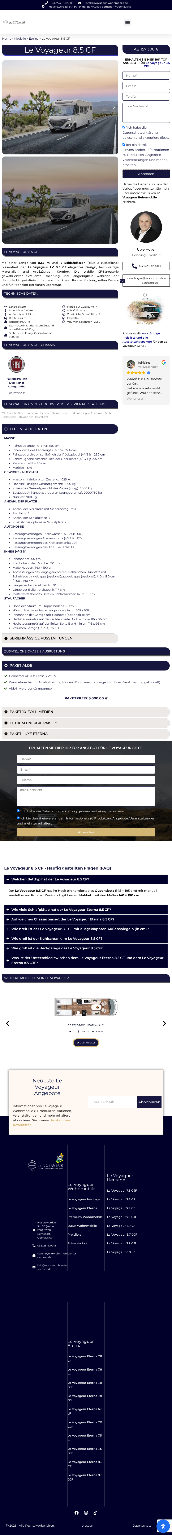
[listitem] (146, 255)
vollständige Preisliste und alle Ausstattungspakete (141, 337)
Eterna (34, 38)
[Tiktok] (95, 1513)
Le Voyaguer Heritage (120, 1177)
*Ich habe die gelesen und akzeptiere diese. (145, 133)
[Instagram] (86, 1513)
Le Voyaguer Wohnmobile (81, 1186)
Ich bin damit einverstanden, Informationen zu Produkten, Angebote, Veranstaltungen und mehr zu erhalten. (145, 155)
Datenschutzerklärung (140, 133)
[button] (127, 22)
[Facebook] (76, 1513)
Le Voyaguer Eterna (81, 1343)
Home (6, 38)
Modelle (20, 38)
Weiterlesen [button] (135, 398)
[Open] (163, 1526)
